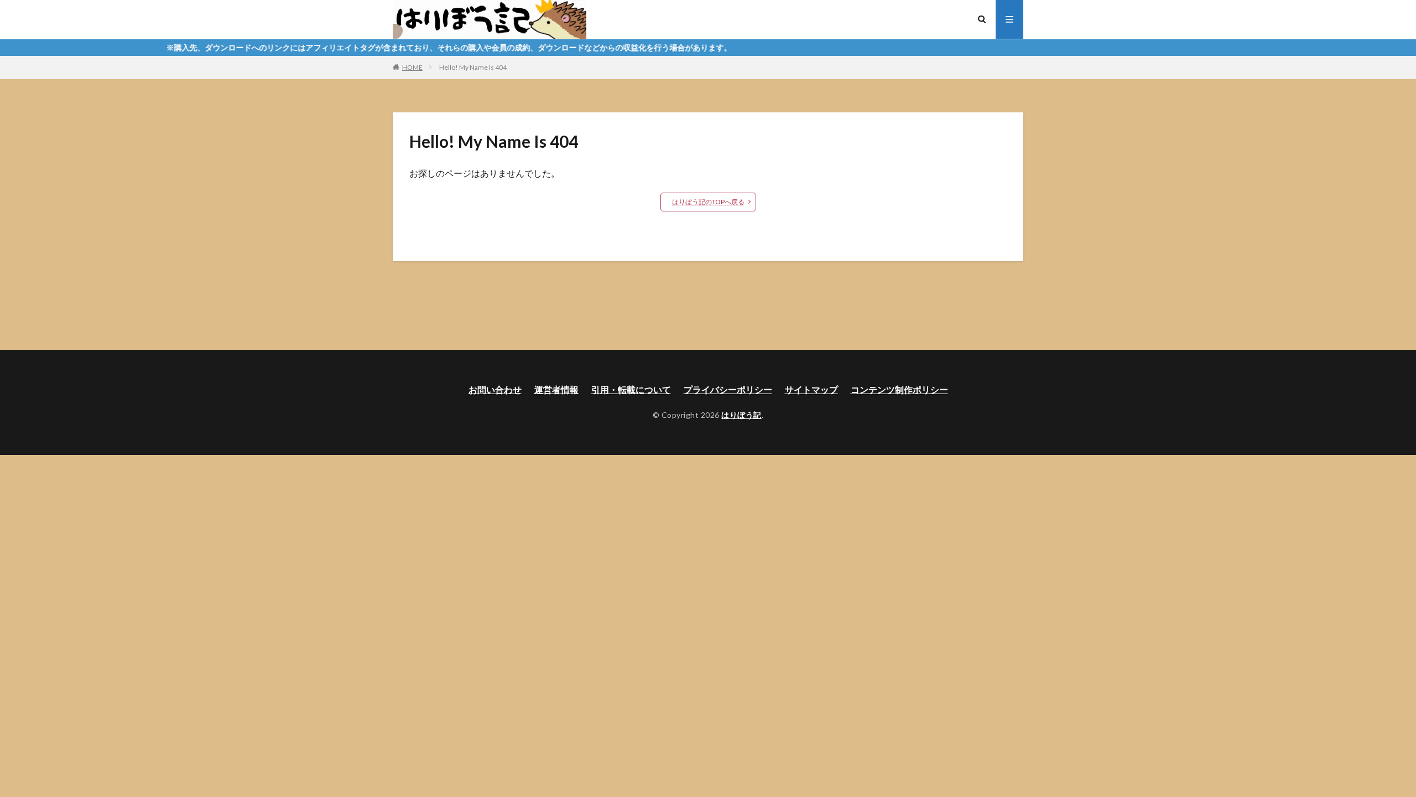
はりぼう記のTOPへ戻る (708, 202)
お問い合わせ (495, 389)
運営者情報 (556, 389)
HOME (412, 67)
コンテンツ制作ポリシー (899, 389)
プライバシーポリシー (728, 389)
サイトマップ (811, 389)
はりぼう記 (741, 415)
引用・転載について (631, 389)
